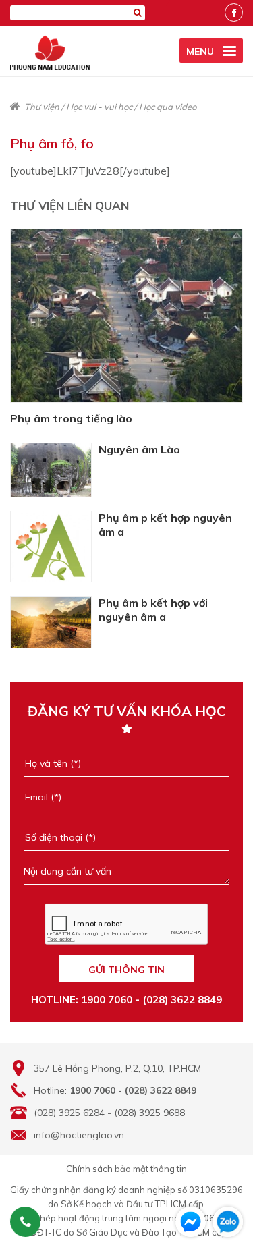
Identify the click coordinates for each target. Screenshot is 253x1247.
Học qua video (167, 106)
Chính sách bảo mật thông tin (126, 1168)
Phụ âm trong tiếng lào (71, 418)
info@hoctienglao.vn (79, 1135)
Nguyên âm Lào (139, 449)
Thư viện (41, 106)
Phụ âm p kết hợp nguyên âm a (165, 524)
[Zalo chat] (228, 1222)
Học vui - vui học (99, 106)
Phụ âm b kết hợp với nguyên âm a (153, 610)
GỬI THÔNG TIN (126, 970)
